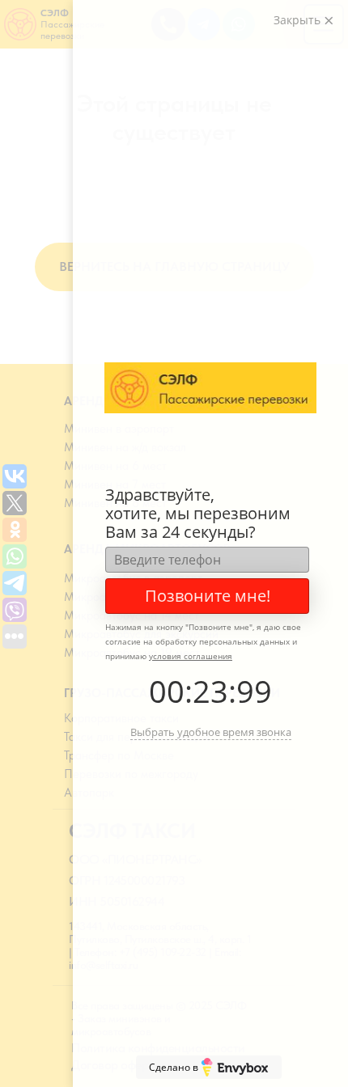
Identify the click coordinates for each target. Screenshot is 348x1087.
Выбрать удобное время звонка (210, 732)
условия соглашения (190, 656)
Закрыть (299, 19)
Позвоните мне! (207, 596)
